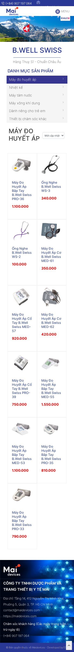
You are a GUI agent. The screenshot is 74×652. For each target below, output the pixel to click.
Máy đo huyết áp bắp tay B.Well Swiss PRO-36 (22, 190)
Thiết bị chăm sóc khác (27, 119)
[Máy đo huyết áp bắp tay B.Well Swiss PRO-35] (51, 429)
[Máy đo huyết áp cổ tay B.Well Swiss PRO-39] (22, 363)
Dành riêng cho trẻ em (27, 111)
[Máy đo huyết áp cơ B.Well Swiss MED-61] (51, 231)
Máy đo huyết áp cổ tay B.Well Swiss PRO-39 (22, 388)
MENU (64, 11)
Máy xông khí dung (24, 103)
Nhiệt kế (16, 87)
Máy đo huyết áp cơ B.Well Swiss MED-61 (51, 254)
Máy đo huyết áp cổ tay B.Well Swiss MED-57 (22, 322)
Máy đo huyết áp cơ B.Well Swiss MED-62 (51, 320)
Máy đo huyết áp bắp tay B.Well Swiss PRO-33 (22, 520)
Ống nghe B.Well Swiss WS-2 (22, 252)
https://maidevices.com (20, 616)
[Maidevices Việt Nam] (13, 11)
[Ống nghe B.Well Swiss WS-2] (22, 231)
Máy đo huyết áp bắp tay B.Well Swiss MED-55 (51, 388)
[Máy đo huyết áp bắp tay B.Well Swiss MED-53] (22, 429)
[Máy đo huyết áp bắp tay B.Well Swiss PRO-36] (22, 165)
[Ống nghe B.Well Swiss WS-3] (51, 165)
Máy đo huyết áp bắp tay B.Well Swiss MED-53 (22, 454)
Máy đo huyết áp (22, 79)
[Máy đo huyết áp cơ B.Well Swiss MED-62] (51, 297)
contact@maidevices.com (53, 6)
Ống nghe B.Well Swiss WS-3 (51, 186)
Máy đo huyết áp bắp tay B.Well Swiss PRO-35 (51, 454)
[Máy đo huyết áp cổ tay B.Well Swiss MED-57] (22, 297)
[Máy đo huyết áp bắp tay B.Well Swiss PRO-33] (22, 495)
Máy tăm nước (20, 95)
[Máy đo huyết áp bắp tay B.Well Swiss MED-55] (51, 363)
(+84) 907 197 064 (18, 3)
